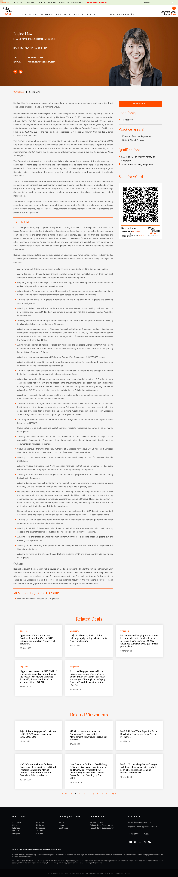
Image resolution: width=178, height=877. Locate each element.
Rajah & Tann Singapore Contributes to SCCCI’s (38, 734)
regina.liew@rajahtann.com (34, 61)
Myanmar (40, 822)
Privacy (145, 834)
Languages (76, 3)
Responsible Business (57, 3)
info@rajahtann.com (142, 822)
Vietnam (39, 833)
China (14, 825)
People (77, 15)
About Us (5, 3)
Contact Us (17, 3)
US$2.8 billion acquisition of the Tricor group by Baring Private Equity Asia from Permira (88, 638)
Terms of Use (134, 834)
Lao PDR (15, 831)
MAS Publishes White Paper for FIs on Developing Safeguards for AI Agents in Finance (139, 734)
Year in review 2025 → (122, 14)
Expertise (45, 15)
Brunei (61, 822)
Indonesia (16, 828)
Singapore (40, 828)
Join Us (42, 3)
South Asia (63, 828)
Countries (29, 3)
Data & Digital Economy (134, 140)
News (90, 15)
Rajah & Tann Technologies (101, 825)
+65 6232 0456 (28, 57)
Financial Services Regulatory (136, 136)
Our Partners (18, 92)
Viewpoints (28, 15)
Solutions (62, 15)
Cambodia (16, 822)
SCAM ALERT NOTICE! (93, 2)
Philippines (40, 825)
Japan (61, 825)
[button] (140, 104)
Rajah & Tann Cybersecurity (102, 828)
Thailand (40, 831)
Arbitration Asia (96, 822)
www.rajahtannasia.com (147, 827)
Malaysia (16, 833)
